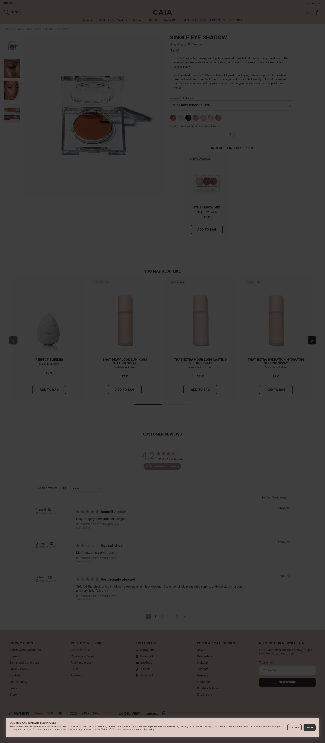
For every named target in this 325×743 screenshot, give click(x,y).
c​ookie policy (147, 729)
